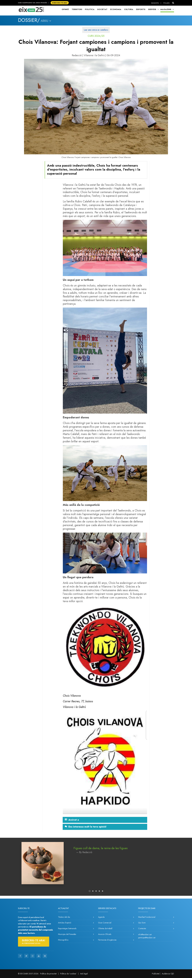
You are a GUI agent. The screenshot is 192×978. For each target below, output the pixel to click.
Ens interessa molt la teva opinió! (87, 826)
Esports (140, 9)
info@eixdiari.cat (145, 934)
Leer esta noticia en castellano (96, 29)
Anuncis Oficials (104, 934)
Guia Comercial (104, 922)
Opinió (65, 9)
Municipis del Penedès (67, 934)
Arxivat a (73, 819)
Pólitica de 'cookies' (68, 973)
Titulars (166, 3)
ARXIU (45, 21)
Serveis (152, 9)
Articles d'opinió (64, 922)
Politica (89, 9)
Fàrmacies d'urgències (107, 939)
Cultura (128, 9)
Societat (102, 9)
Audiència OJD (168, 973)
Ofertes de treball (105, 928)
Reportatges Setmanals (67, 928)
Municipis (155, 3)
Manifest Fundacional (146, 917)
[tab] (105, 820)
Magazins (165, 9)
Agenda (101, 917)
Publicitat (155, 973)
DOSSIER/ (29, 20)
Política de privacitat (48, 973)
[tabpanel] (96, 866)
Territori (77, 9)
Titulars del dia (64, 917)
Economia (115, 9)
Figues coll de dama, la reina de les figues (100, 848)
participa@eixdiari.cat (146, 937)
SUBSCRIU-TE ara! (59, 3)
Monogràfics (63, 939)
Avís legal (84, 973)
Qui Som (142, 922)
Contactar (142, 928)
